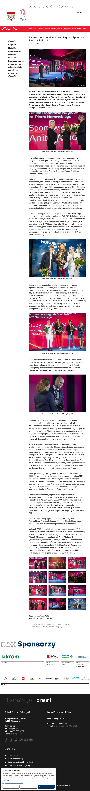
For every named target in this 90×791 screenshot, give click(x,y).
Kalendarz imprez (16, 61)
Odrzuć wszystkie (11, 787)
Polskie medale (14, 51)
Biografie (12, 45)
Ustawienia (28, 787)
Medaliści (12, 48)
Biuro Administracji (15, 759)
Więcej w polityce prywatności (13, 783)
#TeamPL (9, 28)
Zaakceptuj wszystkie (46, 787)
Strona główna (33, 29)
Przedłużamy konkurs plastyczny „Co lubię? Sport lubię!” (51, 624)
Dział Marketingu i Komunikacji (20, 762)
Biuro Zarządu (13, 755)
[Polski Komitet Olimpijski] (15, 15)
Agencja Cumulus (63, 785)
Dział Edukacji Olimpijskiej (19, 765)
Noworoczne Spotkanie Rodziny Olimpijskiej (47, 627)
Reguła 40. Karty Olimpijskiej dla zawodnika (15, 67)
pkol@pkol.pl (16, 734)
